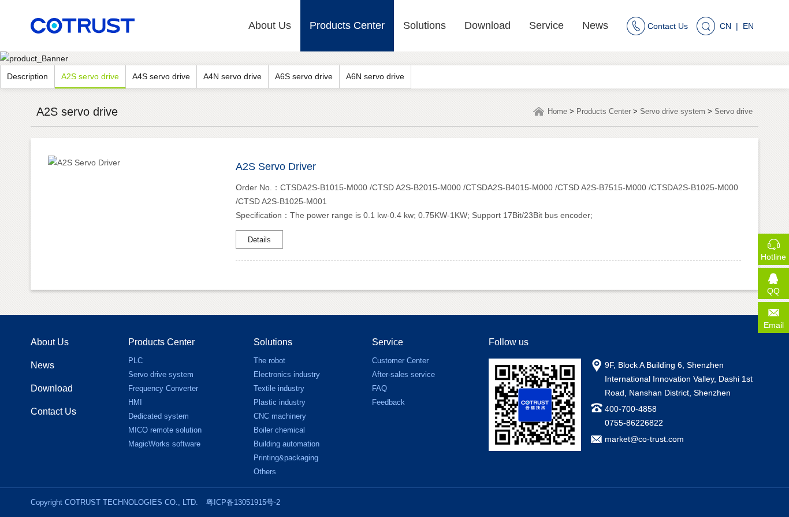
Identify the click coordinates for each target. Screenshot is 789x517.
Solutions (424, 25)
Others (265, 471)
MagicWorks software (164, 444)
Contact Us (53, 411)
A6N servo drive (375, 76)
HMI (135, 402)
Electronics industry (287, 374)
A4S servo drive (161, 76)
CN (725, 26)
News (595, 25)
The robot (269, 360)
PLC (135, 360)
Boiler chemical (279, 430)
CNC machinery (280, 416)
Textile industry (279, 388)
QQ (778, 287)
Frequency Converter (163, 388)
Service (546, 25)
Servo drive (733, 111)
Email (776, 321)
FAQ (379, 388)
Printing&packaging (286, 457)
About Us (269, 25)
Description (27, 76)
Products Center (347, 25)
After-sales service (403, 374)
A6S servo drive (304, 76)
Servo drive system (672, 111)
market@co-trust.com (644, 439)
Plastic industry (280, 402)
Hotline (775, 252)
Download (487, 25)
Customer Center (400, 360)
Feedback (388, 402)
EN (748, 26)
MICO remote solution (165, 430)
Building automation (286, 444)
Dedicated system (158, 416)
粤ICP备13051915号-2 (243, 502)
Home (557, 111)
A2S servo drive (90, 76)
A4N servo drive (232, 76)
